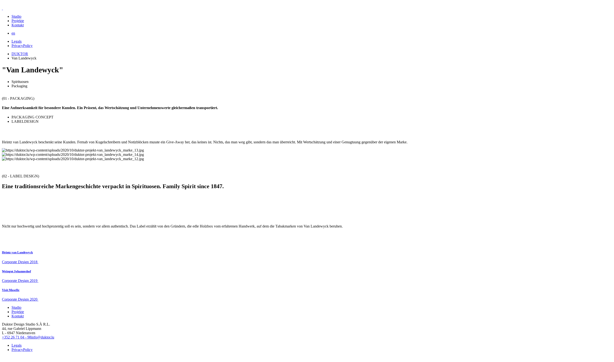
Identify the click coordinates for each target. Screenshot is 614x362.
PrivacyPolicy (22, 46)
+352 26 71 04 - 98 (16, 337)
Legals (17, 41)
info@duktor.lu (42, 337)
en (13, 33)
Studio (16, 16)
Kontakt (18, 25)
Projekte (18, 21)
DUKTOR (20, 54)
